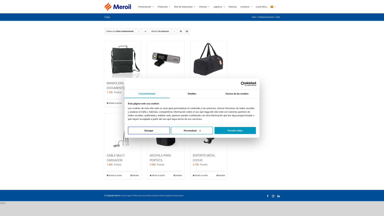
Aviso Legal (126, 195)
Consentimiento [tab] (147, 93)
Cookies (155, 195)
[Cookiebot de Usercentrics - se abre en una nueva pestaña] (243, 84)
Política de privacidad (141, 195)
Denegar (148, 130)
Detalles (135, 175)
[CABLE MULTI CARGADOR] (122, 131)
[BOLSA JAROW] (208, 59)
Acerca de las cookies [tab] (237, 93)
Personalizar (190, 130)
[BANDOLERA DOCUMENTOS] (122, 59)
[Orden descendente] (145, 31)
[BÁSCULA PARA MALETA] (165, 59)
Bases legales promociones (171, 195)
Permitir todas (235, 130)
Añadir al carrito (115, 103)
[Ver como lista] (187, 31)
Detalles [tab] (192, 93)
